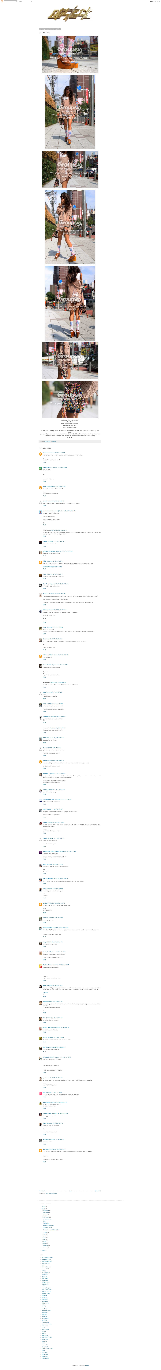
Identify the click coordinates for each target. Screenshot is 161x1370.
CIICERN (45, 992)
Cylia (44, 639)
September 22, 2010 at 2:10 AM (55, 627)
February (45, 1245)
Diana (44, 703)
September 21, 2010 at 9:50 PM (57, 453)
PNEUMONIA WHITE (47, 1289)
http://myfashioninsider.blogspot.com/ (52, 566)
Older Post (97, 1191)
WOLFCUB (46, 1149)
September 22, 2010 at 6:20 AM (55, 703)
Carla (44, 888)
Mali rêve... (46, 1047)
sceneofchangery (46, 1288)
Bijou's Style (46, 467)
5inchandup (45, 1356)
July (44, 1234)
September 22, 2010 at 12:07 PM (56, 822)
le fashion (44, 1314)
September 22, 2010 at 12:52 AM (64, 551)
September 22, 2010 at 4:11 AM (60, 665)
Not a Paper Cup (47, 584)
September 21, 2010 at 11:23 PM (56, 541)
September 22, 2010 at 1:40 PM (60, 878)
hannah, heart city (48, 1027)
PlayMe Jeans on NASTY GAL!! (51, 1230)
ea (44, 747)
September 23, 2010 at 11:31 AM (54, 1017)
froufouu (44, 1331)
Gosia (44, 627)
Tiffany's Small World (48, 1057)
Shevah (45, 838)
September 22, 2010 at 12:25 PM (56, 838)
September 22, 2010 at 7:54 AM (56, 738)
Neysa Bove (45, 1301)
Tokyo (44, 1221)
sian (44, 809)
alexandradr (45, 1354)
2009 (43, 1250)
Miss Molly (46, 593)
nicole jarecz (45, 1299)
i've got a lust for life (47, 1324)
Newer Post (42, 1191)
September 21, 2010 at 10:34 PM (67, 511)
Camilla (45, 541)
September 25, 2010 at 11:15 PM (60, 1113)
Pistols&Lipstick (46, 1293)
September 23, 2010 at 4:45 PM (61, 1027)
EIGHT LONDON (47, 878)
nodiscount (44, 1297)
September (46, 1217)
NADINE (45, 738)
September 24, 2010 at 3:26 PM (57, 1047)
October (45, 1215)
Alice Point (44, 1352)
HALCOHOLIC (45, 1329)
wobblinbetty (46, 716)
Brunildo (45, 1139)
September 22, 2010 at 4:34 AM (58, 682)
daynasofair (45, 1345)
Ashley (45, 822)
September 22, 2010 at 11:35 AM (63, 799)
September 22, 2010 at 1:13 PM (55, 864)
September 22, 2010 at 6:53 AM (58, 716)
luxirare (44, 1305)
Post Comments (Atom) (51, 1193)
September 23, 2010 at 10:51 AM (54, 1001)
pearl (44, 1078)
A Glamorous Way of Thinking (51, 851)
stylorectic (44, 1276)
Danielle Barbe (47, 1113)
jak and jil (44, 1320)
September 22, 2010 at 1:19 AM (55, 574)
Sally (44, 942)
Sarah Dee (46, 486)
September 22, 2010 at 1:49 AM (58, 610)
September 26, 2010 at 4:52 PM (56, 1139)
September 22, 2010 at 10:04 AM (57, 773)
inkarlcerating (45, 1322)
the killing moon (46, 1272)
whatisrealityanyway (47, 1261)
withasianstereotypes (47, 1257)
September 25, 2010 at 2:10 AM (54, 1092)
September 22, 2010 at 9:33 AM (56, 760)
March (45, 1243)
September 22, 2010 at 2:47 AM (54, 639)
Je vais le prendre (47, 1219)
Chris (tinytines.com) (48, 799)
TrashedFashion (46, 1267)
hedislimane (45, 1326)
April (44, 1241)
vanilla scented (45, 1263)
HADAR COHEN (47, 655)
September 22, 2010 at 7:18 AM (58, 728)
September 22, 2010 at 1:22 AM (60, 584)
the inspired (46, 952)
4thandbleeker (45, 1358)
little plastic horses (46, 1310)
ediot (44, 1001)
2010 (43, 1208)
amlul (43, 1350)
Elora (43, 1343)
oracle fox (44, 1295)
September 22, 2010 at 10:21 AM (56, 789)
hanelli (43, 1328)
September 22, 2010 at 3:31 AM (60, 655)
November (46, 1212)
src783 (43, 1286)
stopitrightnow (45, 1284)
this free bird (46, 610)
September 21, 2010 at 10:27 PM (56, 501)
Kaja (44, 692)
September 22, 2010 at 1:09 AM (55, 561)
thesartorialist (45, 1269)
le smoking (44, 1312)
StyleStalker (45, 1278)
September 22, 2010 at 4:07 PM (55, 917)
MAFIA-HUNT (45, 1303)
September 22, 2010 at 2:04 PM (55, 888)
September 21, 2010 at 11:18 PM (58, 530)
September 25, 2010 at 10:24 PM (58, 1102)
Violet (44, 864)
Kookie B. (45, 773)
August (45, 1232)
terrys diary (44, 1274)
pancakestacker (47, 927)
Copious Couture (47, 965)
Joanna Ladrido (47, 665)
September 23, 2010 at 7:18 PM (56, 1037)
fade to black (45, 1339)
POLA (44, 574)
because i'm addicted (47, 1348)
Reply (44, 462)
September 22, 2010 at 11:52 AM (54, 809)
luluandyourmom (46, 1307)
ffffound (44, 1333)
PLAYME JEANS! (46, 1291)
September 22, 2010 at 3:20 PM (57, 903)
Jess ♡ (45, 501)
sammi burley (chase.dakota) (51, 511)
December (46, 1210)
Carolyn (45, 789)
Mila (44, 1092)
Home (70, 1191)
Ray (44, 1017)
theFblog (44, 1270)
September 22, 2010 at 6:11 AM (54, 692)
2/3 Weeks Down (47, 1227)
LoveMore (44, 1308)
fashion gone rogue (47, 1337)
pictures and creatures (49, 551)
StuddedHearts (45, 1282)
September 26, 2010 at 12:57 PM (55, 1123)
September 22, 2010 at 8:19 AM (53, 747)
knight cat (44, 1316)
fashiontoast (45, 1335)
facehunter (44, 1341)
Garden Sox (46, 1223)
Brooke (45, 1037)
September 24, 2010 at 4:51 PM (63, 1057)
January (45, 1248)
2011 (43, 1206)
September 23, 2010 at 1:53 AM (58, 952)
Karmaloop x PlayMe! (48, 1225)
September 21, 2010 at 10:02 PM (58, 467)
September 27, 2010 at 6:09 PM (57, 1149)
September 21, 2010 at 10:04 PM (57, 486)
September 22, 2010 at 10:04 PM (54, 942)
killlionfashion (45, 1318)
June (44, 1237)
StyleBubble (45, 1280)
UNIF (43, 1265)
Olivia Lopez (46, 1102)
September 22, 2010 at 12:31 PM (67, 851)
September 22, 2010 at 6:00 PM (60, 927)
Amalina (45, 760)
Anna (44, 985)
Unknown (45, 453)
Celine (45, 917)
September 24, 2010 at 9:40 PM (54, 1078)
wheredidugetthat (46, 1259)
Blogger (87, 1365)
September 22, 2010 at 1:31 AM (57, 593)
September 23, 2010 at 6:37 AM (61, 965)
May (44, 1239)
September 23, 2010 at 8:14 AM (55, 985)
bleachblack (45, 1347)
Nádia (44, 561)
